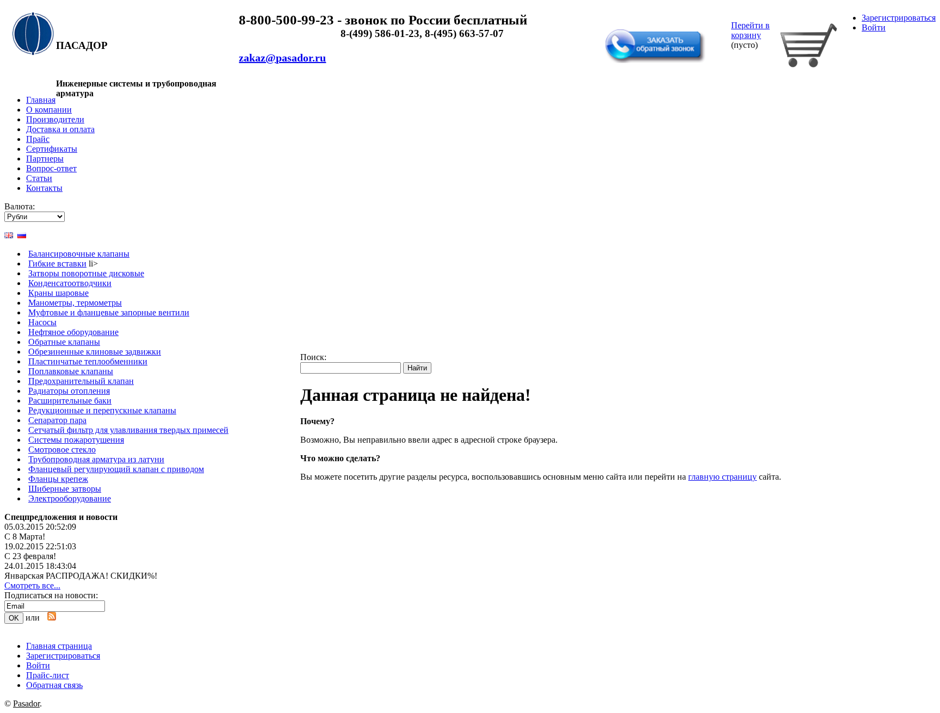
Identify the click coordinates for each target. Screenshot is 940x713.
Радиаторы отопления (69, 390)
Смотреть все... (32, 585)
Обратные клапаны (64, 341)
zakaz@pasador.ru (282, 58)
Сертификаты (51, 148)
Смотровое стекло (62, 449)
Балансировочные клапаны (78, 253)
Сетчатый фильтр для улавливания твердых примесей (128, 430)
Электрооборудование (69, 498)
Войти (874, 27)
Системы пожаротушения (76, 439)
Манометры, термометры (75, 302)
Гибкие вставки (57, 263)
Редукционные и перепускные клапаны (102, 410)
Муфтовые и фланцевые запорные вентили (108, 312)
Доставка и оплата (60, 129)
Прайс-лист (47, 675)
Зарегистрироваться (899, 17)
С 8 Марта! (24, 536)
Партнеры (45, 158)
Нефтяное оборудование (73, 332)
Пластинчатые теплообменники (87, 361)
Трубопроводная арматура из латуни (96, 459)
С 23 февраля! (30, 556)
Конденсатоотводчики (70, 283)
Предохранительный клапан (81, 381)
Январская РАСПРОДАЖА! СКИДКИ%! (80, 575)
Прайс (38, 139)
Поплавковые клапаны (70, 371)
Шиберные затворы (64, 488)
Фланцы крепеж (58, 478)
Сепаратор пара (57, 420)
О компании (49, 109)
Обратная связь (637, 23)
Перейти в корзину (750, 30)
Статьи (39, 178)
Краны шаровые (58, 292)
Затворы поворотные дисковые (86, 273)
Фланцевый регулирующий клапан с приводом (116, 469)
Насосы (42, 322)
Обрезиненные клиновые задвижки (94, 351)
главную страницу (722, 476)
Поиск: (313, 357)
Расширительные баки (70, 400)
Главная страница (59, 645)
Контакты (44, 188)
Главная (40, 99)
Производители (55, 119)
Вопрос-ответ (51, 168)
